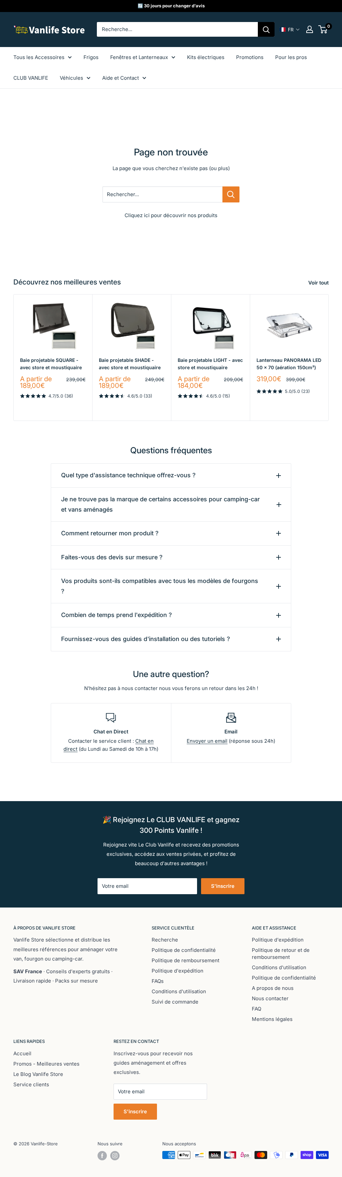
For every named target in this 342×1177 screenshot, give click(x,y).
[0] (323, 29)
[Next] (329, 357)
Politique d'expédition (177, 971)
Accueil (22, 1053)
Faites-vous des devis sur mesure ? (112, 557)
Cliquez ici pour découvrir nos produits (171, 215)
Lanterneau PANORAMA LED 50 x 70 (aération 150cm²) (288, 363)
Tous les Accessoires (38, 57)
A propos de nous (273, 988)
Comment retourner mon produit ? (110, 533)
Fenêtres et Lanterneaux (139, 57)
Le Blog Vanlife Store (38, 1074)
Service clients (31, 1084)
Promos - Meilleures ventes (46, 1064)
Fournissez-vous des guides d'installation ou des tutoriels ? (145, 638)
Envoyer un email (207, 741)
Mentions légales (272, 1019)
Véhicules (71, 78)
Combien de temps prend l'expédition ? (116, 614)
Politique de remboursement (185, 960)
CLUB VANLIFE (30, 78)
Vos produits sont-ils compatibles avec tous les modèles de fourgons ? (159, 586)
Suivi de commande (175, 1002)
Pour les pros (291, 57)
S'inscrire (222, 886)
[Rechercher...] (230, 194)
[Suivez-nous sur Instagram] (115, 1155)
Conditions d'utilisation (179, 991)
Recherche (165, 940)
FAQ (256, 1009)
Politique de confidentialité (184, 950)
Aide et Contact (120, 78)
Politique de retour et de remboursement (281, 953)
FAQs (158, 981)
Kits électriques (205, 57)
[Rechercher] (266, 29)
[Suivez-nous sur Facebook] (102, 1155)
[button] (289, 29)
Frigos (91, 57)
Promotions (250, 57)
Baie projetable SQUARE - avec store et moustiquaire (51, 363)
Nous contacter (270, 998)
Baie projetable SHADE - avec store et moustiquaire (130, 363)
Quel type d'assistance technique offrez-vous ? (128, 475)
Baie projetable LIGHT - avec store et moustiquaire (210, 363)
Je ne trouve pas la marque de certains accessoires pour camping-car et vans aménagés (160, 504)
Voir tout (319, 282)
